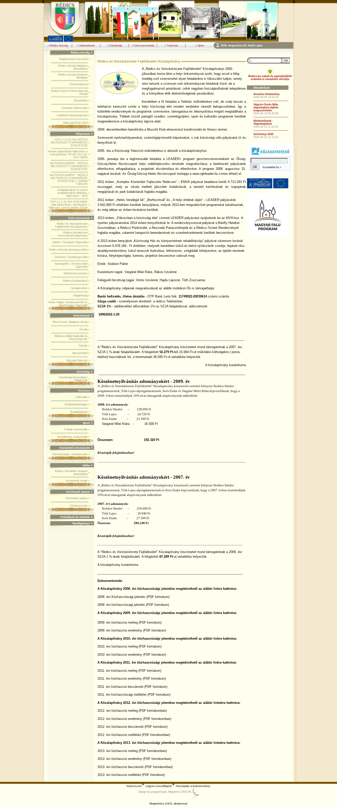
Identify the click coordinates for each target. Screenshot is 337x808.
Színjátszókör (79, 288)
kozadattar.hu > (272, 167)
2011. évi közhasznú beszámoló (120, 687)
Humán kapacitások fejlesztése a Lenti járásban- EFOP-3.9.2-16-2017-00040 (68, 154)
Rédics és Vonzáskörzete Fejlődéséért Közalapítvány (71, 225)
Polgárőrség (80, 295)
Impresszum (134, 786)
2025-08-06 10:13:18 (265, 97)
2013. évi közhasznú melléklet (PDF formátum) (131, 775)
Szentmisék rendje (76, 480)
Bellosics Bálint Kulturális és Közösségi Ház (71, 337)
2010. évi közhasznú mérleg (117, 646)
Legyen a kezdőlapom (159, 786)
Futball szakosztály (76, 429)
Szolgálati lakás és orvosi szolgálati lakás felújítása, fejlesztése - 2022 (72, 192)
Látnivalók (81, 396)
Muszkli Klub (80, 353)
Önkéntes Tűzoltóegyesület (71, 257)
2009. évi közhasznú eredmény (119, 630)
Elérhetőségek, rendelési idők (70, 454)
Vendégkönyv (81, 523)
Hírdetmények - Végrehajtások (263, 122)
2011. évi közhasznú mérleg (117, 670)
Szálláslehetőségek (76, 404)
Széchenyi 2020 (263, 134)
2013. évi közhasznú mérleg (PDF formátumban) (132, 751)
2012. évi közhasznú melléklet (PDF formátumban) (133, 735)
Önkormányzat (79, 84)
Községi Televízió (77, 360)
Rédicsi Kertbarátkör (75, 280)
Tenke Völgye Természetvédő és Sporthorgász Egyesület (68, 304)
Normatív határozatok (74, 107)
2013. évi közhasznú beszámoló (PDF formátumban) (135, 767)
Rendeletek (81, 100)
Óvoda (83, 329)
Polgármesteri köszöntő (73, 59)
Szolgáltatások (79, 411)
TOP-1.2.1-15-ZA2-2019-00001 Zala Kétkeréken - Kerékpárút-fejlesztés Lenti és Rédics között (68, 204)
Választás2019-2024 (75, 122)
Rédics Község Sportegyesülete (68, 249)
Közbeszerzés (79, 505)
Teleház (83, 345)
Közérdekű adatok (77, 498)
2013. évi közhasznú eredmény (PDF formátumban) (134, 759)
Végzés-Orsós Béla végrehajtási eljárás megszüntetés (265, 107)
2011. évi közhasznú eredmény (119, 678)
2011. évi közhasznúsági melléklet (122, 694)
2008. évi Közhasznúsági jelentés (121, 597)
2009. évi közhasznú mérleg (117, 622)
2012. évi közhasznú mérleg (117, 710)
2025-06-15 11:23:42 (265, 126)
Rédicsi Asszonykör (76, 273)
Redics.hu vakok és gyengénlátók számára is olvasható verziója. (270, 77)
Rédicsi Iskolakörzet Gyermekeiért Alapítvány (73, 234)
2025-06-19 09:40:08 (265, 113)
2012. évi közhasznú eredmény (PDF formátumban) (134, 719)
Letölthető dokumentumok (72, 115)
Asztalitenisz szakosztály (72, 436)
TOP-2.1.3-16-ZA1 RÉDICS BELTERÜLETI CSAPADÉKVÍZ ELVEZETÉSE (69, 142)
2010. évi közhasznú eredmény (119, 654)
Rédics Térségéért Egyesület (70, 242)
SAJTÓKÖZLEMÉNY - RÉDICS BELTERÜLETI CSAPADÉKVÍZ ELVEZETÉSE (69, 166)
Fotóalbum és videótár (75, 516)
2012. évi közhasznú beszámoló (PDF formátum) (132, 727)
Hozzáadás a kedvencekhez (193, 786)
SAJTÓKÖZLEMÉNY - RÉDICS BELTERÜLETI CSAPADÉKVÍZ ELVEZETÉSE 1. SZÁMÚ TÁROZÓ (69, 179)
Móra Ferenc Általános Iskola (70, 321)
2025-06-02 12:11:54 (265, 137)
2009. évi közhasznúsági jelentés (121, 605)
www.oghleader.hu (205, 174)
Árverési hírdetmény (266, 94)
